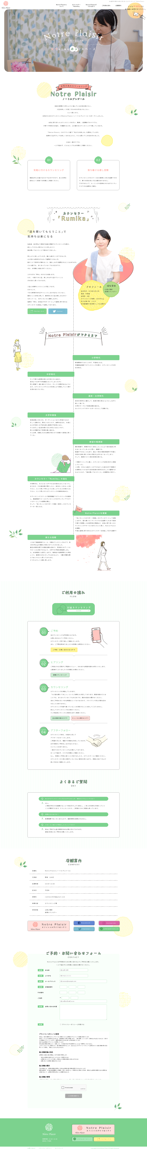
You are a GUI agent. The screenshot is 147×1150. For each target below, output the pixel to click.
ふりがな (48, 976)
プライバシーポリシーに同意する (73, 1024)
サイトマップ (59, 1148)
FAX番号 (41, 992)
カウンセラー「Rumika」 (76, 5)
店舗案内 (118, 5)
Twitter (60, 311)
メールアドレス (50, 981)
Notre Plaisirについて (61, 5)
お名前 (47, 970)
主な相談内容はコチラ (60, 718)
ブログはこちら (39, 311)
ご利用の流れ (106, 5)
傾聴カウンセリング (60, 675)
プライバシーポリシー (45, 1148)
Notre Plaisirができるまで (91, 5)
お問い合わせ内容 (51, 1006)
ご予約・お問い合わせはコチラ (64, 650)
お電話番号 (49, 987)
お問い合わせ (32, 1148)
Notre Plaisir (104, 1148)
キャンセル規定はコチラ (80, 718)
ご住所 (40, 998)
